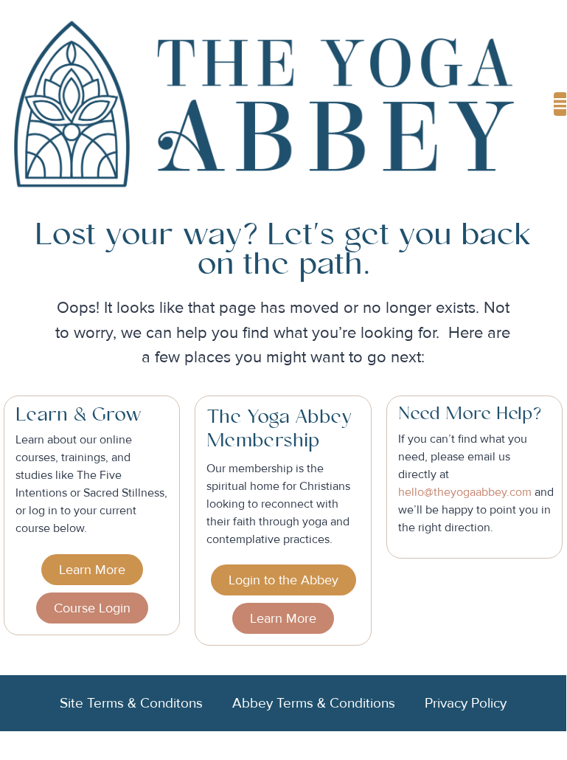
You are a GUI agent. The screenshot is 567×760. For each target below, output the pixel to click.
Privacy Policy (466, 703)
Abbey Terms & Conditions (313, 703)
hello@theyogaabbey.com (465, 492)
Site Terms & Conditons (131, 703)
